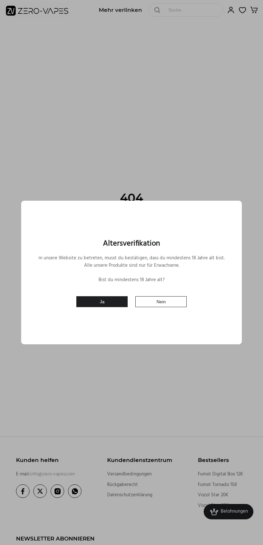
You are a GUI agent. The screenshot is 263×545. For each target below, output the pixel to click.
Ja (102, 301)
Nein (161, 301)
